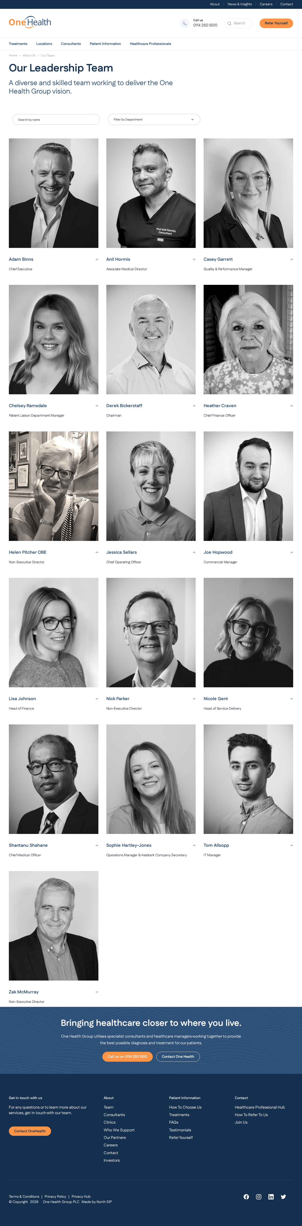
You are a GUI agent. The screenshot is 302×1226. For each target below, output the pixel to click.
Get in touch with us (25, 1098)
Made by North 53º (97, 1202)
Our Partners (115, 1138)
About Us (29, 55)
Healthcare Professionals (150, 44)
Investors (112, 1160)
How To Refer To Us (251, 1115)
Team (108, 1107)
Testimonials (180, 1130)
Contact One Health (178, 1056)
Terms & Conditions (24, 1196)
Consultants (71, 44)
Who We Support (119, 1130)
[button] (18, 44)
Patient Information (105, 44)
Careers (266, 4)
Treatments (18, 44)
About (215, 4)
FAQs (173, 1122)
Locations (44, 44)
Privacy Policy (55, 1196)
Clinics (109, 1122)
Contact (286, 4)
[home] (32, 23)
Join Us (241, 1122)
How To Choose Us (185, 1107)
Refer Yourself (276, 23)
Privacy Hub (81, 1196)
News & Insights (240, 4)
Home (13, 55)
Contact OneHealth (30, 1131)
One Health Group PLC (61, 1202)
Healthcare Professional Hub (260, 1107)
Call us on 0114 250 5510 (127, 1056)
